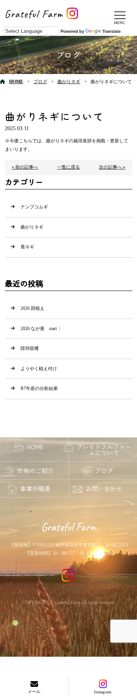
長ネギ (27, 247)
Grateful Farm (68, 527)
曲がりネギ (68, 81)
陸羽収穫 (30, 348)
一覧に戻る (68, 167)
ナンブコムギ (34, 206)
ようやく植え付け (39, 368)
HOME (16, 81)
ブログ (40, 81)
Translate (111, 31)
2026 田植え (33, 308)
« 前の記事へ (25, 167)
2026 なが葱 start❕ (41, 328)
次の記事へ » (112, 167)
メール (34, 691)
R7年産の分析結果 (39, 388)
